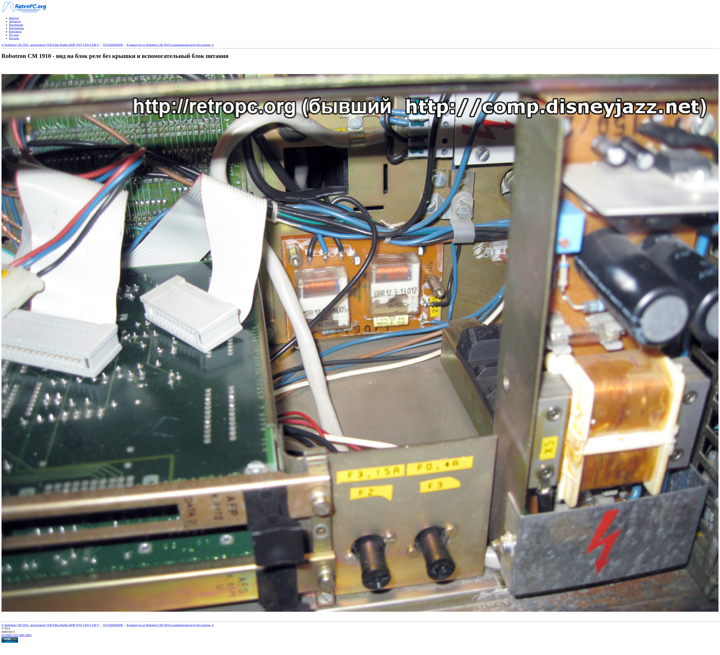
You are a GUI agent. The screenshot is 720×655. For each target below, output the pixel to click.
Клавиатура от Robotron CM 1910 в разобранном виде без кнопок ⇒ (170, 44)
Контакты (15, 31)
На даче (14, 35)
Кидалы (14, 38)
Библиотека (16, 28)
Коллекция (16, 24)
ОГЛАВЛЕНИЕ (113, 44)
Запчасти (15, 21)
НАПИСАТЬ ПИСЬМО (17, 635)
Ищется (14, 18)
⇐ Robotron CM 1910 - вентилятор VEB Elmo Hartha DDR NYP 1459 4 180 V (50, 44)
